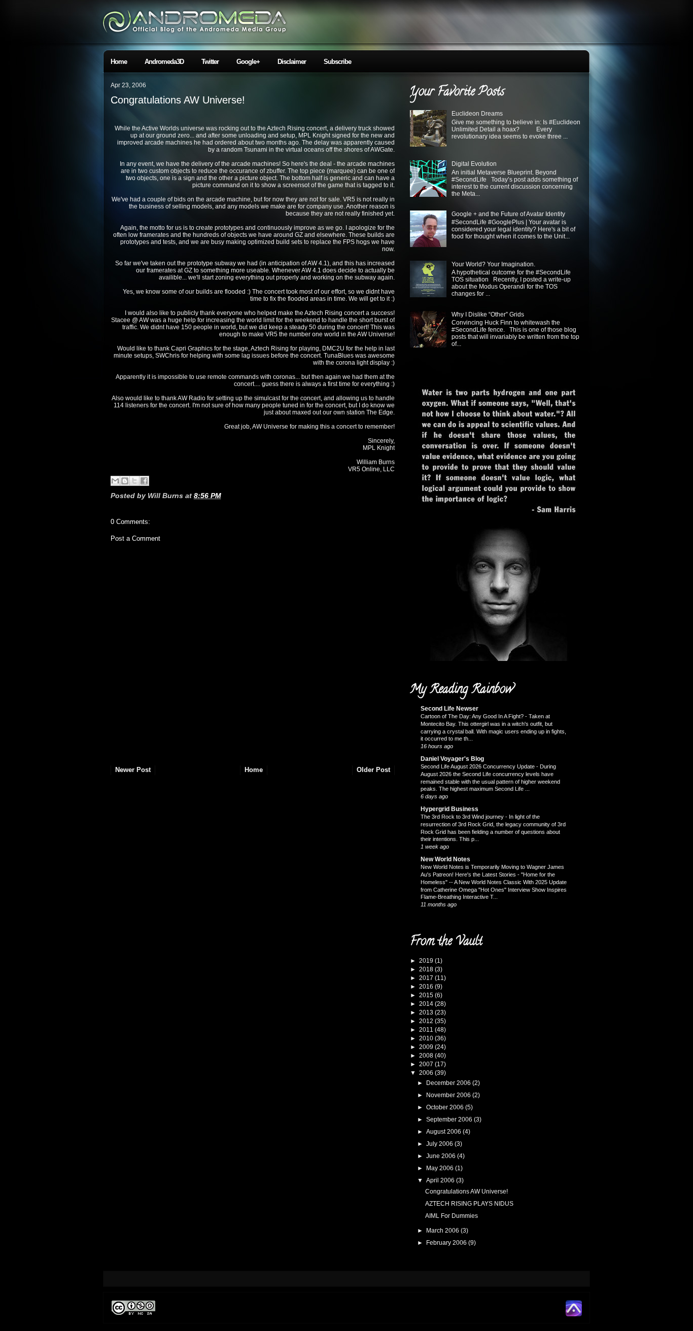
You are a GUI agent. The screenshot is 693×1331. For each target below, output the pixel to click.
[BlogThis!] (125, 481)
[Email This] (115, 481)
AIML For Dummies (451, 1215)
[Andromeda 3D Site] (574, 1314)
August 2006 (444, 1131)
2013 (427, 1012)
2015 (427, 995)
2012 (427, 1021)
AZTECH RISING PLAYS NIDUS (469, 1203)
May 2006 (440, 1168)
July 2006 (440, 1143)
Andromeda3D (164, 61)
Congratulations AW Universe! (178, 100)
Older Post (373, 770)
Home (119, 61)
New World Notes (445, 859)
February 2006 (447, 1242)
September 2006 (450, 1119)
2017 (427, 978)
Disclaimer (292, 61)
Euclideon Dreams (477, 113)
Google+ (248, 61)
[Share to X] (134, 481)
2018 (427, 969)
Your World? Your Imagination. (493, 264)
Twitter (210, 61)
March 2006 (443, 1230)
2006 (427, 1072)
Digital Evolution (474, 163)
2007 (427, 1064)
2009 (427, 1046)
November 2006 (449, 1095)
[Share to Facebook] (144, 481)
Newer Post (133, 770)
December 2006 (449, 1083)
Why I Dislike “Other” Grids (488, 314)
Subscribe (337, 61)
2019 (427, 960)
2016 (427, 986)
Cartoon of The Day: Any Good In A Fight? (473, 716)
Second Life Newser (449, 708)
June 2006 (441, 1156)
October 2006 (445, 1107)
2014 (427, 1003)
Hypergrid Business (449, 809)
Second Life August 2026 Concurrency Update (478, 766)
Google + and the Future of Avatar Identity (508, 214)
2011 (427, 1029)
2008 (427, 1055)
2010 (427, 1038)
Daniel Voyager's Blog (452, 758)
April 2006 (441, 1180)
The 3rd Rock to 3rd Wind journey (463, 817)
